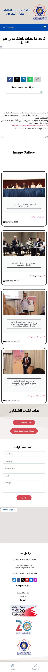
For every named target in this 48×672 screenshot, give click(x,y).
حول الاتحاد (23, 596)
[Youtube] (27, 580)
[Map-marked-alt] (14, 580)
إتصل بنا (23, 600)
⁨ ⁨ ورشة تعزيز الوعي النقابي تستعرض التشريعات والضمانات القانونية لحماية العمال (24, 383)
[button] (45, 27)
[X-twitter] (23, 580)
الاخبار (34, 87)
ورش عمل (31, 336)
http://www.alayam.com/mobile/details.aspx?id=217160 (30, 126)
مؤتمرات (32, 276)
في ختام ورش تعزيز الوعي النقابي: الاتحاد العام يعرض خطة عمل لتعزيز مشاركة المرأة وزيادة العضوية (24, 324)
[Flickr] (31, 580)
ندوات (38, 336)
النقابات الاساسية (23, 593)
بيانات (38, 276)
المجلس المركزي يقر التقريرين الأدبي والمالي (24, 205)
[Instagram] (35, 580)
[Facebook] (18, 580)
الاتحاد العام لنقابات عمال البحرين (15, 11)
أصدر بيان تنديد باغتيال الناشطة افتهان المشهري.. (24, 264)
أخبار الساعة (40, 217)
